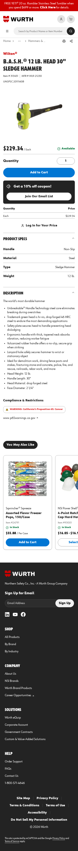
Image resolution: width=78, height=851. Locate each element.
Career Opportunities (18, 695)
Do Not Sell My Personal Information (39, 819)
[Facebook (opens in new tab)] (23, 614)
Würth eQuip (13, 717)
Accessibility (37, 812)
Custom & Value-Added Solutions (25, 739)
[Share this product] (71, 41)
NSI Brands (12, 681)
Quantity (11, 161)
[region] (39, 5)
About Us (10, 673)
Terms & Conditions (24, 805)
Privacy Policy (47, 798)
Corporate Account (16, 725)
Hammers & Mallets (37, 41)
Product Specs (15, 239)
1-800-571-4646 (15, 783)
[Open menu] (7, 31)
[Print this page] (64, 41)
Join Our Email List (39, 196)
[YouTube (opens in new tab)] (15, 614)
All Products (12, 637)
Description (13, 293)
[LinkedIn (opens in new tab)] (7, 614)
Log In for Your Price (41, 225)
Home (7, 41)
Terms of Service (12, 841)
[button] (39, 114)
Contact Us (11, 776)
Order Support (14, 761)
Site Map (23, 798)
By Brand (10, 644)
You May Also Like (20, 444)
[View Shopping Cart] (71, 19)
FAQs (8, 768)
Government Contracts (19, 732)
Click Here (48, 7)
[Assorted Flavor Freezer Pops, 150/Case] (28, 479)
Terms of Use (55, 805)
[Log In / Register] (61, 19)
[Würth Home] (18, 19)
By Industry (11, 651)
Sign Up (65, 603)
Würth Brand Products (18, 688)
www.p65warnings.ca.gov (19, 418)
